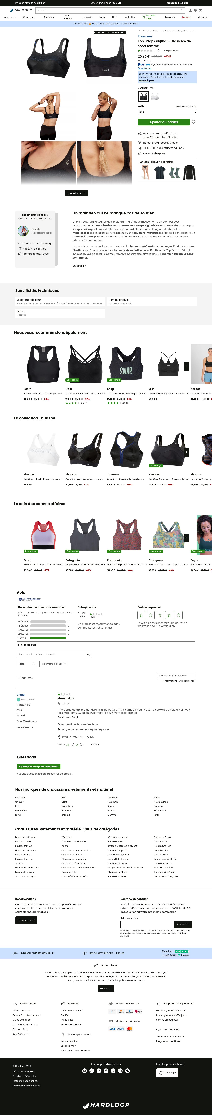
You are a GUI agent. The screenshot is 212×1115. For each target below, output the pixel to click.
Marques (170, 17)
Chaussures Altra (163, 863)
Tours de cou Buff (163, 868)
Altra (63, 798)
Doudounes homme (26, 850)
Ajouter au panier (164, 122)
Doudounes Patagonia (166, 876)
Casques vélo (68, 872)
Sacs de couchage (25, 876)
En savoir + (79, 266)
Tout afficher (75, 193)
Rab (17, 806)
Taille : (142, 106)
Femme (146, 31)
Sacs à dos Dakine (117, 876)
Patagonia (20, 798)
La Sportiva (21, 811)
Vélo (102, 17)
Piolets (64, 846)
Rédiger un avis (170, 51)
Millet (64, 802)
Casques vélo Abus (164, 872)
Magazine (203, 17)
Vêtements (10, 17)
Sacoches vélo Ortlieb (165, 859)
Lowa (18, 815)
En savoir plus (146, 80)
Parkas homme (23, 855)
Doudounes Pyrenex (118, 855)
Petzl (156, 815)
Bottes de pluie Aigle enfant (122, 846)
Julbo (157, 798)
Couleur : (146, 88)
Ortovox (19, 802)
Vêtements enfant (117, 837)
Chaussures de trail (71, 855)
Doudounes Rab (162, 846)
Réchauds (66, 837)
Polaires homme (24, 859)
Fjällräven (113, 798)
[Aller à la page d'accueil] (140, 31)
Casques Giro (161, 842)
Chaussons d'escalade (73, 863)
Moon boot (67, 806)
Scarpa (111, 806)
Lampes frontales (24, 872)
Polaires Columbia (117, 863)
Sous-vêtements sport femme (178, 31)
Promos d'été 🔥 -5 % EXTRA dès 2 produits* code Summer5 (106, 24)
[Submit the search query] (181, 11)
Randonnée (49, 17)
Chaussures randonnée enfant (78, 868)
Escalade (87, 17)
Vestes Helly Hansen (118, 859)
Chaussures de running (73, 859)
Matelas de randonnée (27, 868)
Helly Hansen (68, 811)
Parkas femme (23, 842)
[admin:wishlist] (193, 122)
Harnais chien (161, 850)
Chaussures (29, 17)
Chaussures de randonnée (75, 850)
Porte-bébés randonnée (74, 876)
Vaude (111, 811)
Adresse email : (130, 918)
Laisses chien (161, 855)
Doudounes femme (25, 837)
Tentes (19, 863)
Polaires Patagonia (117, 850)
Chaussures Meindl (118, 872)
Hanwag (158, 806)
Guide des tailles (186, 106)
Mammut (112, 815)
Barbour (65, 815)
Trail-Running (67, 17)
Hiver (115, 17)
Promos (186, 17)
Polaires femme (23, 846)
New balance (161, 802)
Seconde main (150, 17)
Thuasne (145, 36)
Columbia (113, 802)
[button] (48, 57)
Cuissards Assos (162, 837)
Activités (130, 17)
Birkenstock (160, 811)
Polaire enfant (115, 842)
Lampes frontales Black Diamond (125, 868)
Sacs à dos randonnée (73, 842)
